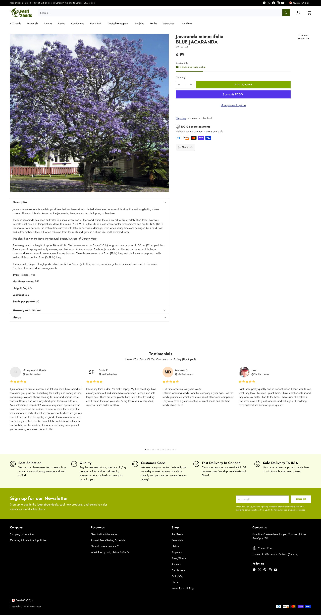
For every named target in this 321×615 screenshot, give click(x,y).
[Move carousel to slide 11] (170, 449)
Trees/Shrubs (179, 558)
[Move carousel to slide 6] (158, 449)
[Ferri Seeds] (21, 12)
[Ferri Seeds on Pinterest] (273, 3)
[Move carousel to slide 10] (168, 449)
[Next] (311, 405)
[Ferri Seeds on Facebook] (264, 3)
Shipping (181, 118)
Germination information (104, 534)
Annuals (176, 564)
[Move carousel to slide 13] (175, 449)
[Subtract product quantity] (179, 84)
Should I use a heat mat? (105, 546)
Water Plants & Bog (183, 588)
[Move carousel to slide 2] (148, 449)
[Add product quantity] (191, 84)
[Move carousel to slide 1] (145, 449)
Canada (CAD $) (301, 3)
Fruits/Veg (177, 576)
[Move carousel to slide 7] (160, 449)
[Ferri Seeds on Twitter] (269, 3)
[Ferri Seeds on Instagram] (278, 3)
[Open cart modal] (309, 13)
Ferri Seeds (35, 606)
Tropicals (177, 552)
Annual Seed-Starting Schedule (108, 540)
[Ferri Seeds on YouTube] (283, 3)
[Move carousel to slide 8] (163, 449)
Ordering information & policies (28, 540)
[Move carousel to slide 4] (153, 449)
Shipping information (22, 534)
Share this (187, 147)
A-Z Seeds (177, 534)
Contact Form (265, 548)
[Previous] (10, 405)
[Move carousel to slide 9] (165, 449)
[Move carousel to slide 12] (173, 449)
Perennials (177, 540)
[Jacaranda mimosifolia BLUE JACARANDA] (89, 113)
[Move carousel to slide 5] (155, 449)
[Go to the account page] (298, 13)
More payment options (233, 105)
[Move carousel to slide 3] (150, 449)
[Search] (286, 12)
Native (175, 546)
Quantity (180, 77)
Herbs (175, 582)
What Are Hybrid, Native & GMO (110, 552)
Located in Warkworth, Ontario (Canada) (275, 554)
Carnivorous (178, 570)
